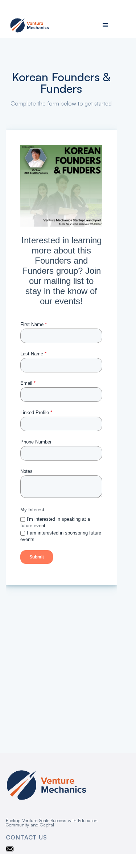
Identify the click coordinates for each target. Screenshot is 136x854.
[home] (27, 25)
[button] (105, 25)
